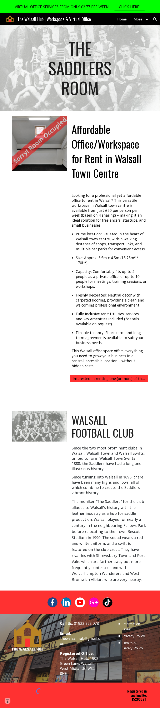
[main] (80, 68)
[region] (80, 6)
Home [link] (122, 19)
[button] (155, 19)
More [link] (138, 19)
